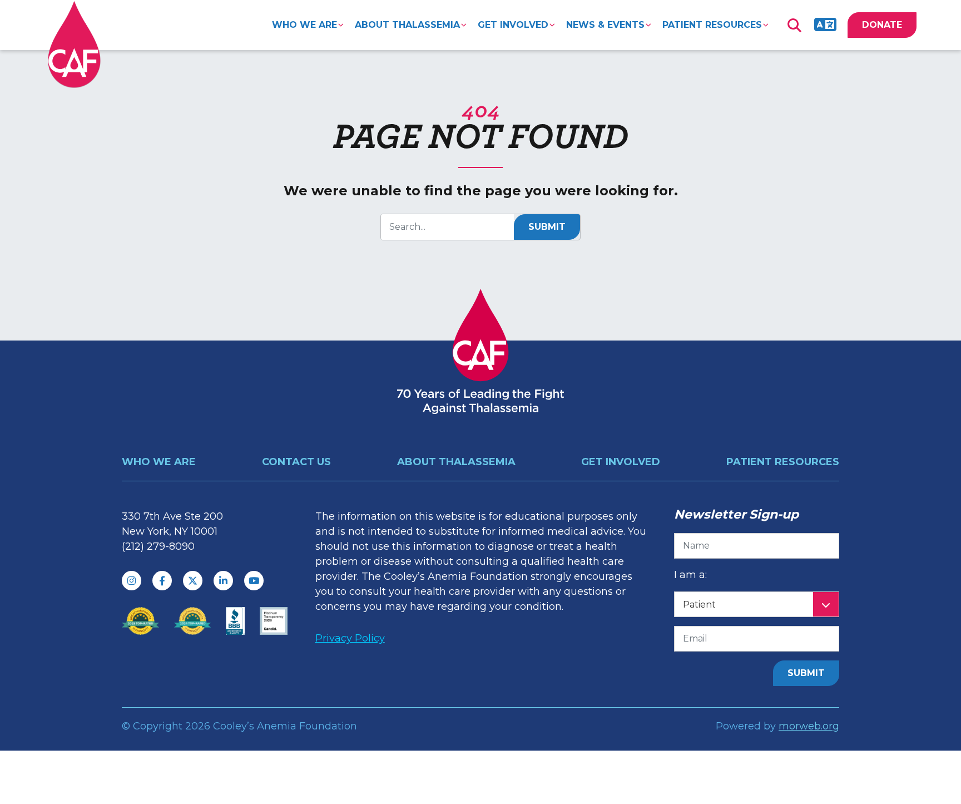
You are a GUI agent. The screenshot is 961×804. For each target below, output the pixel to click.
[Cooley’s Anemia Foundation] (74, 44)
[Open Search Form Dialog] (794, 25)
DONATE (882, 24)
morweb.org (809, 726)
